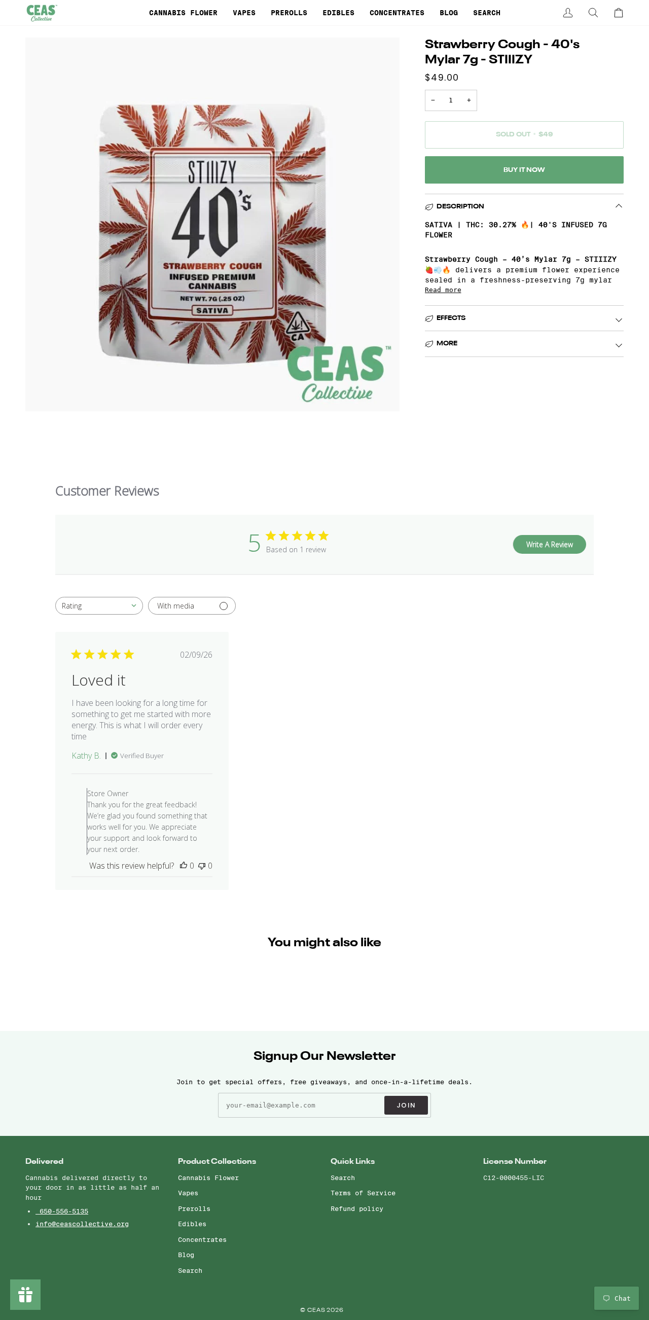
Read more (443, 290)
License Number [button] (515, 1161)
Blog (186, 1254)
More (447, 343)
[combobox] (99, 606)
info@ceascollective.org (82, 1223)
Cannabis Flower (208, 1177)
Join (406, 1105)
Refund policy (357, 1208)
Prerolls (194, 1208)
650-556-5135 (61, 1211)
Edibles (192, 1223)
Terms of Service (363, 1192)
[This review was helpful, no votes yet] (183, 865)
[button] (183, 12)
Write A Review (549, 544)
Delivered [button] (44, 1161)
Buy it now (524, 170)
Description (460, 206)
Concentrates (202, 1239)
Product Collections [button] (217, 1161)
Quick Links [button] (353, 1161)
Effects (451, 318)
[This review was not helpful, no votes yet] (201, 865)
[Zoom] (44, 392)
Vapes (188, 1192)
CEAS (317, 1310)
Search (190, 1270)
